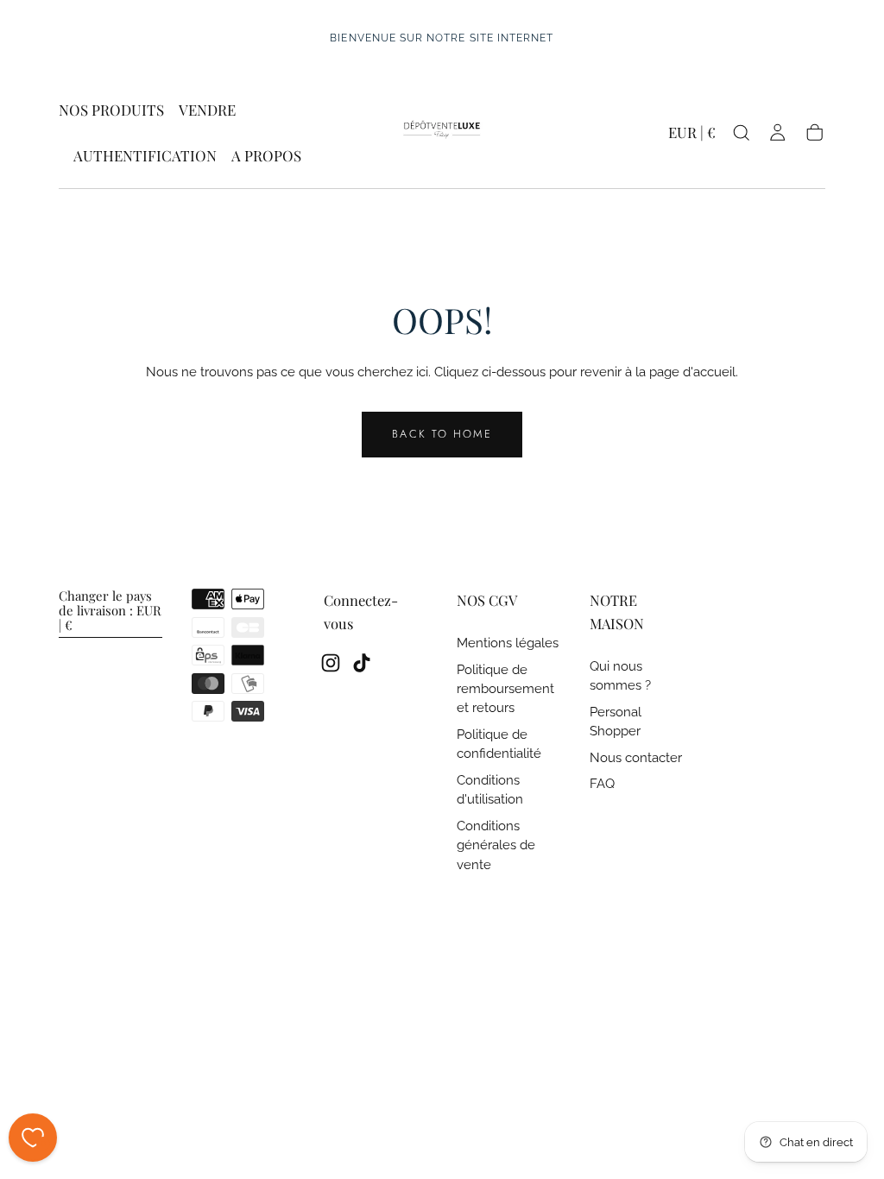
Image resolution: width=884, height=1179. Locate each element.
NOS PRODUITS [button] (111, 110)
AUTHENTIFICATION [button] (145, 156)
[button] (692, 136)
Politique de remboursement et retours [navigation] (505, 689)
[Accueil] (441, 133)
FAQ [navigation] (602, 783)
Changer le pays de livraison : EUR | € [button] (110, 611)
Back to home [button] (441, 434)
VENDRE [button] (207, 110)
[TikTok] (361, 662)
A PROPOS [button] (266, 156)
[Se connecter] (777, 132)
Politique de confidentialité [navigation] (499, 743)
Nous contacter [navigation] (636, 757)
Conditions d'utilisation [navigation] (490, 789)
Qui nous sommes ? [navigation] (620, 675)
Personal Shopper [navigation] (615, 721)
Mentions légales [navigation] (508, 642)
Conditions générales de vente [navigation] (496, 845)
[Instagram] (330, 662)
